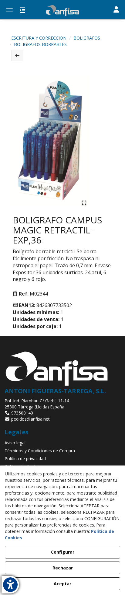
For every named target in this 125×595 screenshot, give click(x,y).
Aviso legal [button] (15, 443)
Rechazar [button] (62, 568)
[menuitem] (62, 443)
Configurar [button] (62, 552)
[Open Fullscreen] (84, 203)
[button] (62, 11)
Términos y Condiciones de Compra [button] (40, 450)
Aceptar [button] (62, 583)
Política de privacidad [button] (25, 458)
